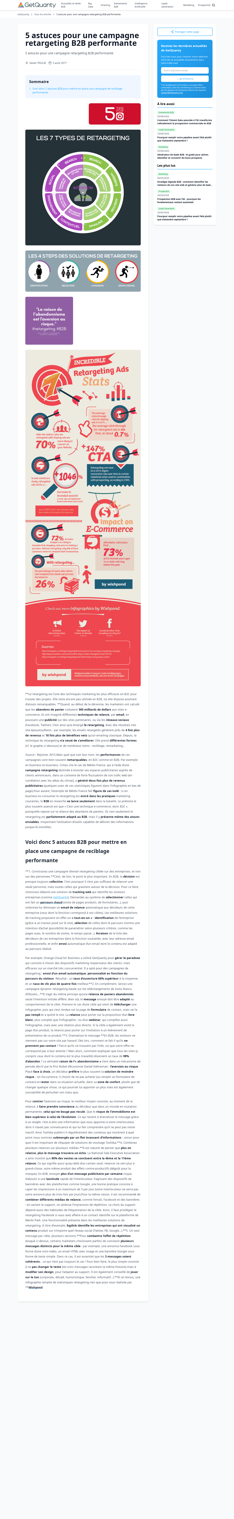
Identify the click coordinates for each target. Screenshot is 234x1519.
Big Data (90, 5)
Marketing (188, 5)
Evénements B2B (120, 5)
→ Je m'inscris (185, 78)
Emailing (105, 5)
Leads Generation (167, 5)
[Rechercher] (213, 5)
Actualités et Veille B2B (71, 5)
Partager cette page (187, 32)
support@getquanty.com (172, 92)
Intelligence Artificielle (141, 5)
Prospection (204, 5)
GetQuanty (23, 14)
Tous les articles (42, 14)
